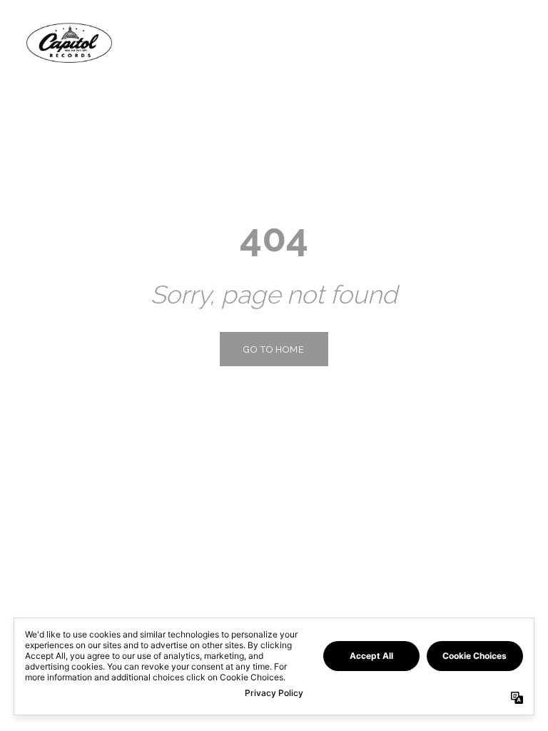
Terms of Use (143, 718)
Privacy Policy (75, 718)
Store (492, 42)
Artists (424, 42)
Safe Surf (201, 718)
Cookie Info (256, 718)
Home (359, 42)
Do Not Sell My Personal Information (414, 718)
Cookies (308, 718)
